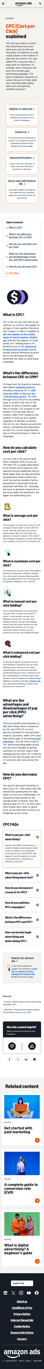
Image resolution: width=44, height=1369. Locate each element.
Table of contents (14, 222)
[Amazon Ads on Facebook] (37, 1293)
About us (22, 1301)
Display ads (35, 681)
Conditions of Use (22, 1308)
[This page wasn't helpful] (12, 1046)
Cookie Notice (22, 1326)
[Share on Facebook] (9, 1059)
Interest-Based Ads (22, 1320)
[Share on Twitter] (18, 1059)
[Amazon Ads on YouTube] (29, 1293)
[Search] (40, 3)
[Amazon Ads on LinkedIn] (5, 1293)
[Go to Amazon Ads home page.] (22, 1353)
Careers (22, 1339)
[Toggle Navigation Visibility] (3, 3)
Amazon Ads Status (22, 1332)
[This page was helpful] (32, 1046)
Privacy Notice (22, 1314)
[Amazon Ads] (21, 3)
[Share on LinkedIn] (26, 1059)
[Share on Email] (34, 1059)
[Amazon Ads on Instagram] (21, 1293)
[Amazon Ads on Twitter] (13, 1293)
